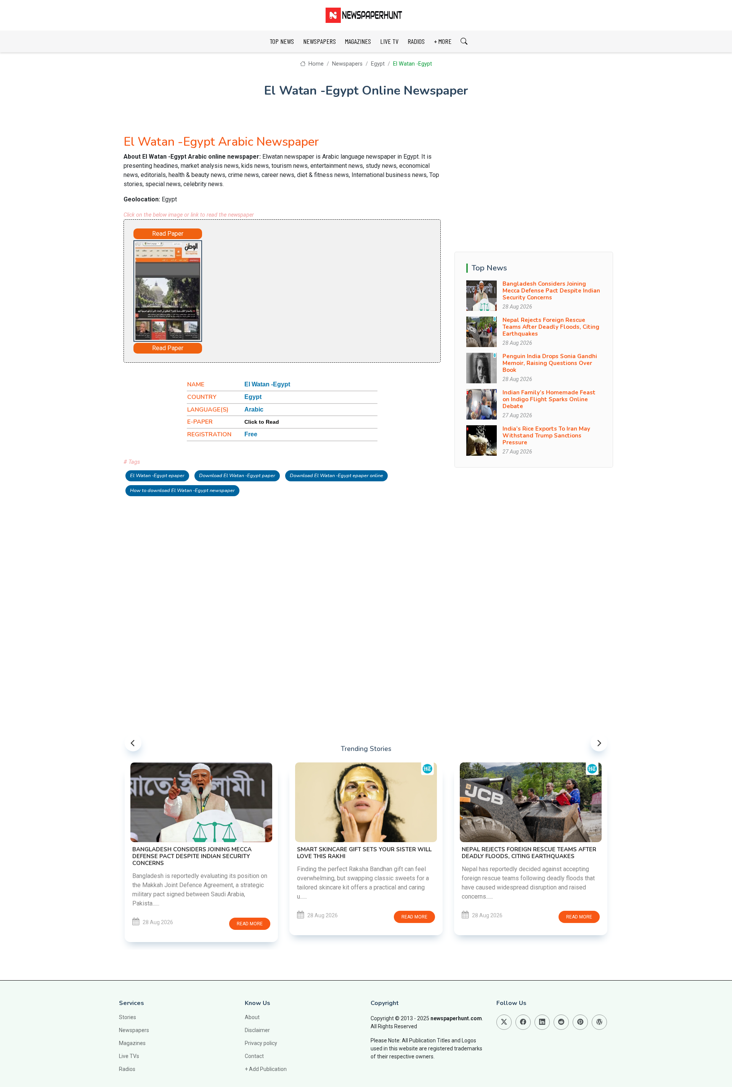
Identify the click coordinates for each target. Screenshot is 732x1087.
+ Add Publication (266, 1069)
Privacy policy (261, 1043)
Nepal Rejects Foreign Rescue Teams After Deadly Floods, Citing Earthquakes (550, 327)
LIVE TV (389, 41)
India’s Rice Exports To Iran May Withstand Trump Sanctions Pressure (546, 435)
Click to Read (261, 422)
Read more (250, 923)
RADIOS (416, 41)
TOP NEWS (282, 41)
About (252, 1017)
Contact (254, 1056)
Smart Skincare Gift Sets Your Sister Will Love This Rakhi (364, 853)
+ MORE (442, 41)
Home (315, 64)
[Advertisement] (303, 289)
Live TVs (129, 1056)
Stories (127, 1017)
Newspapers (347, 64)
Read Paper (167, 233)
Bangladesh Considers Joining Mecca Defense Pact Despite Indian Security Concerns (551, 290)
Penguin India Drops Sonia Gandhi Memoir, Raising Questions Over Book (549, 363)
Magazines (132, 1043)
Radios (127, 1069)
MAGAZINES (358, 41)
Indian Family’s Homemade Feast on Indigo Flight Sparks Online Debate (549, 399)
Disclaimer (257, 1030)
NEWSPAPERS (319, 41)
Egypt (378, 64)
